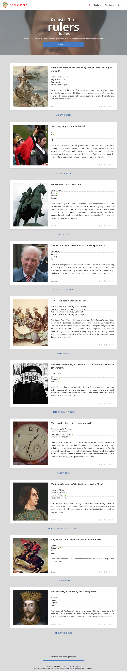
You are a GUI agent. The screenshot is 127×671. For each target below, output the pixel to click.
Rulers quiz (64, 44)
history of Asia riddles (63, 412)
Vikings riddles (63, 115)
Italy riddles (63, 580)
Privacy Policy (67, 666)
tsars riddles (63, 234)
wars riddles (63, 353)
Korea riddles (63, 173)
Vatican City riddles (63, 289)
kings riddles (63, 473)
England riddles (63, 633)
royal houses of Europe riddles (63, 528)
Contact (77, 666)
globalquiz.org (18, 5)
